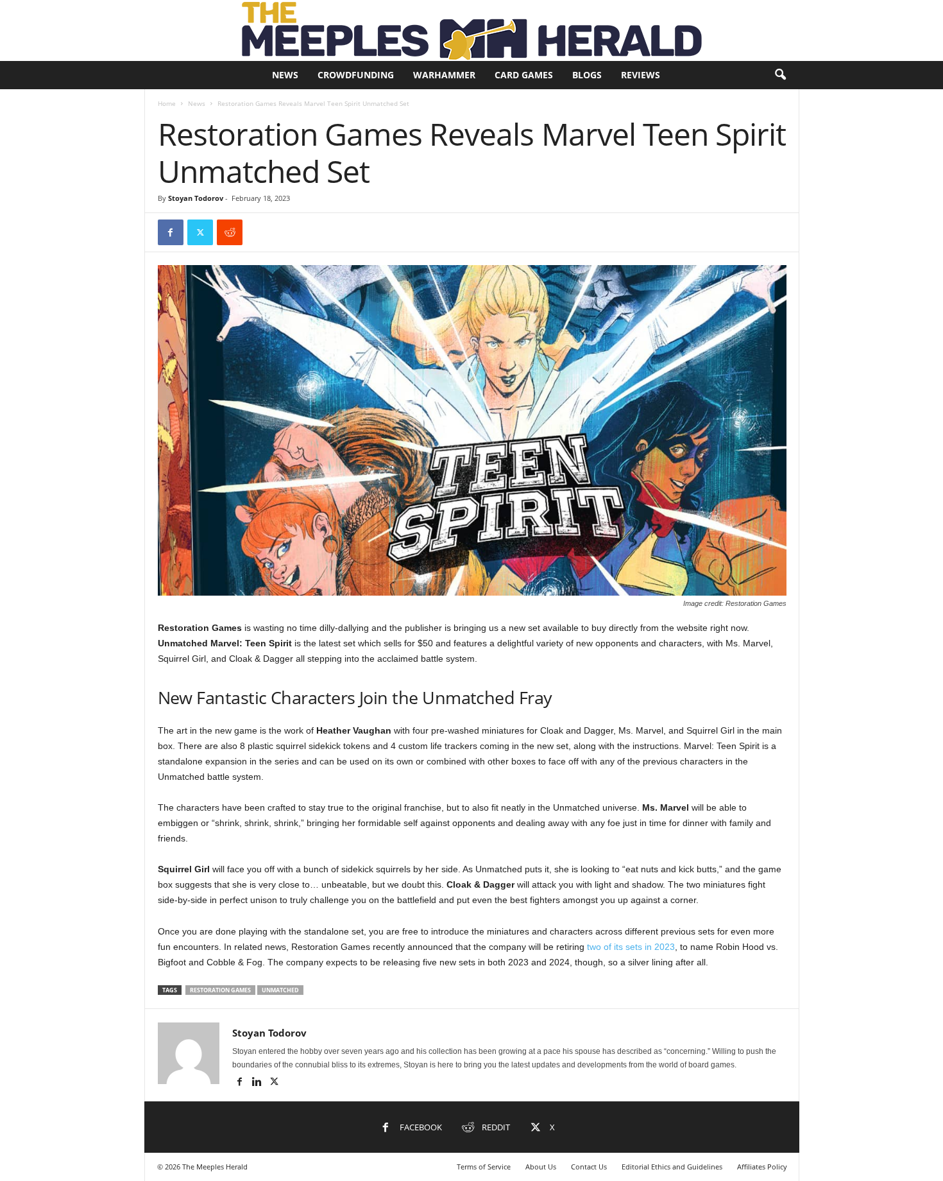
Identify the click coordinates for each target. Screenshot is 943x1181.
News (285, 75)
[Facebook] (170, 232)
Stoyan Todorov (195, 198)
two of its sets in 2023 (631, 947)
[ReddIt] (229, 232)
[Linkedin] (258, 1082)
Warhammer (444, 75)
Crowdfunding (356, 75)
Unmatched (280, 990)
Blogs (587, 75)
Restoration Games (220, 990)
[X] (200, 232)
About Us (540, 1166)
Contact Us (589, 1166)
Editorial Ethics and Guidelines (672, 1166)
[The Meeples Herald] (471, 30)
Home (167, 103)
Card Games (524, 75)
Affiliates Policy (762, 1166)
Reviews (640, 75)
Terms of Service (484, 1166)
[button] (780, 75)
